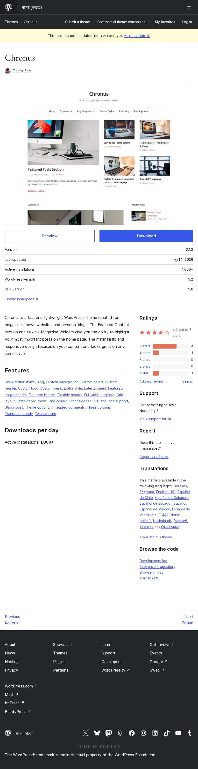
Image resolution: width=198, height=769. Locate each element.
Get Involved (161, 644)
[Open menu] (190, 7)
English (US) (166, 492)
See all (187, 381)
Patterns (60, 670)
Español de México (155, 509)
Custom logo (28, 388)
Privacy (11, 670)
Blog (40, 382)
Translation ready (19, 414)
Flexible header (69, 395)
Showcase (62, 644)
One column (58, 401)
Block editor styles (20, 382)
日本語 (163, 515)
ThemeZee (22, 71)
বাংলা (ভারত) (24, 733)
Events (156, 653)
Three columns (99, 407)
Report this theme (154, 456)
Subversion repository (157, 566)
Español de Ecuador (156, 503)
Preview (49, 235)
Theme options (37, 407)
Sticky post (14, 407)
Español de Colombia (172, 497)
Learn (106, 644)
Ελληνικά (147, 492)
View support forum (155, 419)
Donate (159, 661)
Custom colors (91, 382)
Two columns (45, 414)
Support (108, 653)
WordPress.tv (115, 670)
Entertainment (95, 388)
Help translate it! (137, 36)
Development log (153, 561)
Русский (180, 521)
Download (146, 235)
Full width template (99, 395)
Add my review (151, 381)
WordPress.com (21, 686)
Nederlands (162, 521)
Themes (11, 22)
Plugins (59, 661)
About (10, 644)
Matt (11, 694)
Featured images (42, 395)
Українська (170, 526)
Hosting (12, 661)
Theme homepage (20, 299)
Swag (157, 670)
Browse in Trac (151, 572)
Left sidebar (26, 401)
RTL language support (110, 401)
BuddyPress (18, 711)
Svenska (146, 526)
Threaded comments (68, 407)
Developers (111, 661)
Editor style (73, 388)
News (42, 401)
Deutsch (180, 486)
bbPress (14, 702)
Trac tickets (149, 578)
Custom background (62, 382)
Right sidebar (80, 401)
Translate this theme (156, 537)
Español (180, 503)
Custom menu (51, 388)
